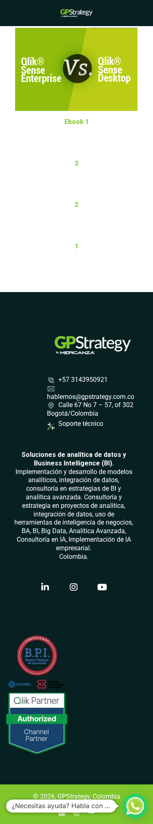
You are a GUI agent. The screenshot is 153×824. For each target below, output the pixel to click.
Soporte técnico (80, 424)
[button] (135, 806)
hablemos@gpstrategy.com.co (90, 397)
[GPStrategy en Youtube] (102, 587)
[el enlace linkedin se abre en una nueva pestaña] (62, 811)
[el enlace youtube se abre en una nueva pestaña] (91, 811)
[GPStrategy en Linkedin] (45, 587)
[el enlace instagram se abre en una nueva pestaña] (76, 811)
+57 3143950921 (83, 379)
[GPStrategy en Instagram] (74, 587)
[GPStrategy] (76, 12)
